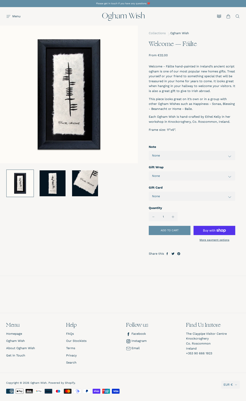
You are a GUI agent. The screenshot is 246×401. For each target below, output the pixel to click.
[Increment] (173, 216)
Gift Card (156, 187)
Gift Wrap (156, 167)
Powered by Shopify (61, 382)
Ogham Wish (179, 33)
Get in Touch (15, 355)
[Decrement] (153, 216)
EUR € (228, 384)
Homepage (14, 334)
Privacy (71, 355)
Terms (70, 348)
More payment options (214, 239)
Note (152, 147)
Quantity (155, 208)
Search (71, 362)
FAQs (70, 334)
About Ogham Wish (20, 348)
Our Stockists (76, 341)
